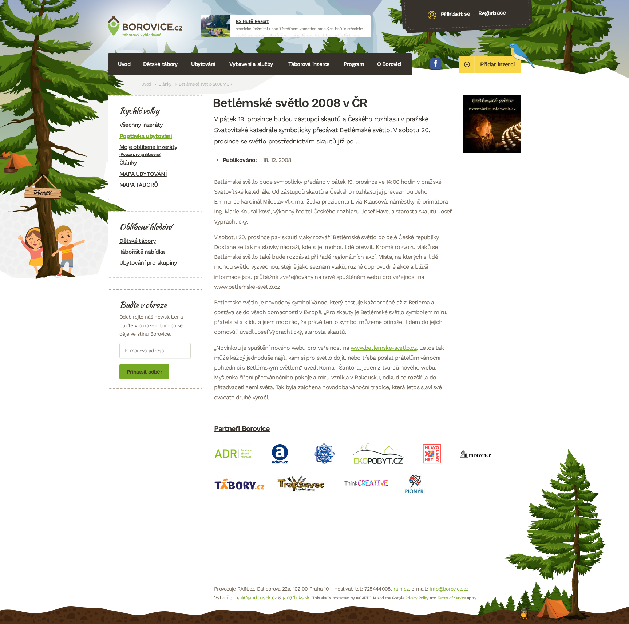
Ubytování (203, 64)
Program (354, 64)
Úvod (124, 64)
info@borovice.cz (449, 589)
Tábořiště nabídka (142, 251)
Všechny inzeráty (140, 124)
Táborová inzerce (309, 64)
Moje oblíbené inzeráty (148, 150)
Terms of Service (452, 598)
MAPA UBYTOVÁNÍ (143, 173)
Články (164, 84)
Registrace (492, 13)
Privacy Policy (416, 598)
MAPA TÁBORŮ (138, 184)
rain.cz (400, 589)
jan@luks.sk (296, 597)
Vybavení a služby (251, 64)
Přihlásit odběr (144, 371)
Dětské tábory (160, 64)
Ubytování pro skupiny (148, 262)
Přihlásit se (455, 14)
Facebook (436, 64)
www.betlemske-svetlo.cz (384, 347)
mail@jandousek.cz (255, 597)
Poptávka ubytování (145, 136)
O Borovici (389, 64)
